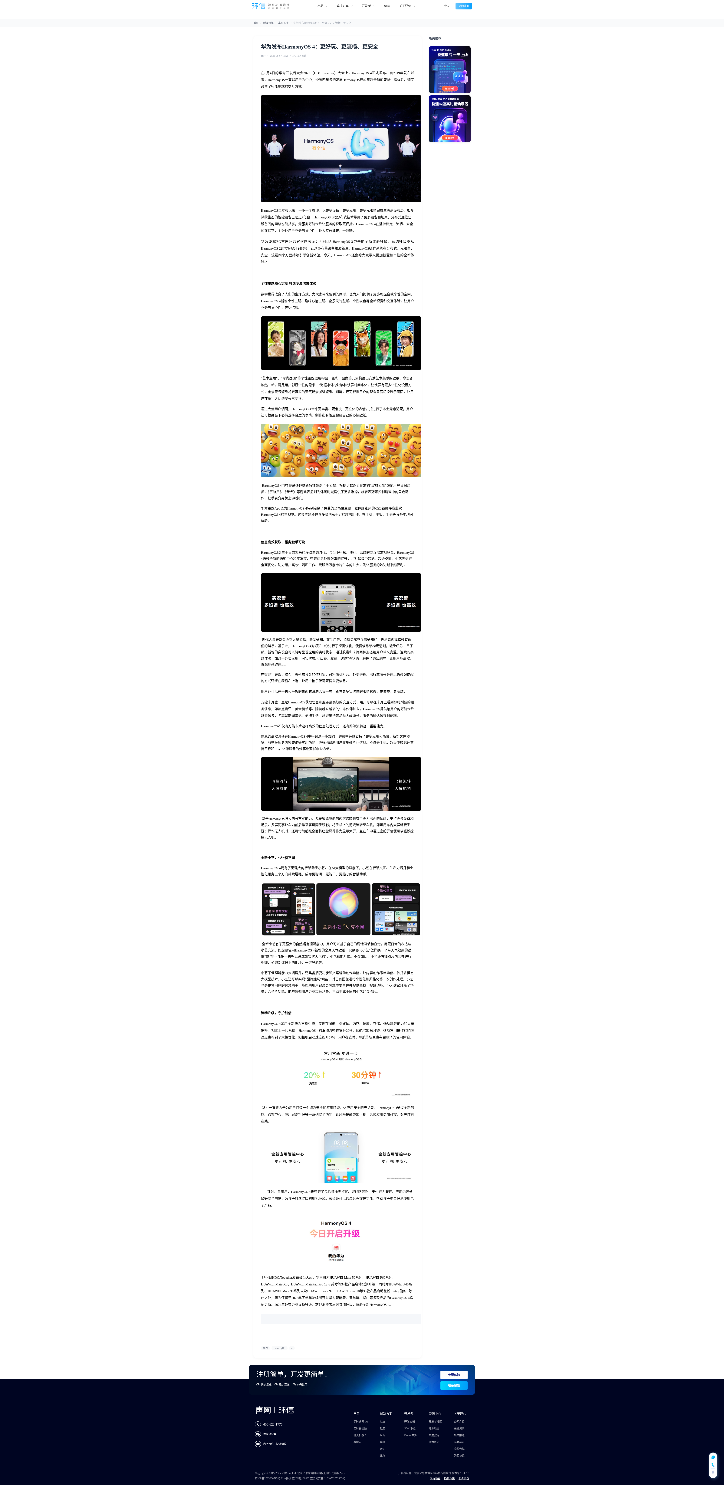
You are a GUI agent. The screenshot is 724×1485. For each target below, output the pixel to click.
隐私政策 (449, 1478)
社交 (382, 1421)
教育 (382, 1428)
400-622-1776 (272, 1424)
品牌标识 (459, 1442)
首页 (256, 23)
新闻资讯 (268, 23)
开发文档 (409, 1421)
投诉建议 (281, 1444)
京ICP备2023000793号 (267, 1478)
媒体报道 (459, 1435)
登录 (446, 6)
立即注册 (464, 6)
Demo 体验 (410, 1435)
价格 (387, 6)
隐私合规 (459, 1448)
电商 (382, 1442)
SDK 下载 (410, 1428)
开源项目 (434, 1428)
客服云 (357, 1442)
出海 (382, 1455)
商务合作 (269, 1444)
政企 (382, 1448)
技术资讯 (434, 1442)
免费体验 (454, 1374)
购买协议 (459, 1455)
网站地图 (435, 1478)
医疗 (382, 1435)
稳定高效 (284, 1384)
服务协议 (464, 1478)
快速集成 (266, 1384)
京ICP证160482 (300, 1478)
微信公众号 (269, 1434)
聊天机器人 (360, 1435)
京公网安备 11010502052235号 (327, 1478)
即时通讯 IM (361, 1421)
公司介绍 (459, 1421)
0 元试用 (302, 1384)
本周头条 (283, 23)
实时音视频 (360, 1428)
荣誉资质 (459, 1428)
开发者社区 (435, 1421)
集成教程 (434, 1435)
